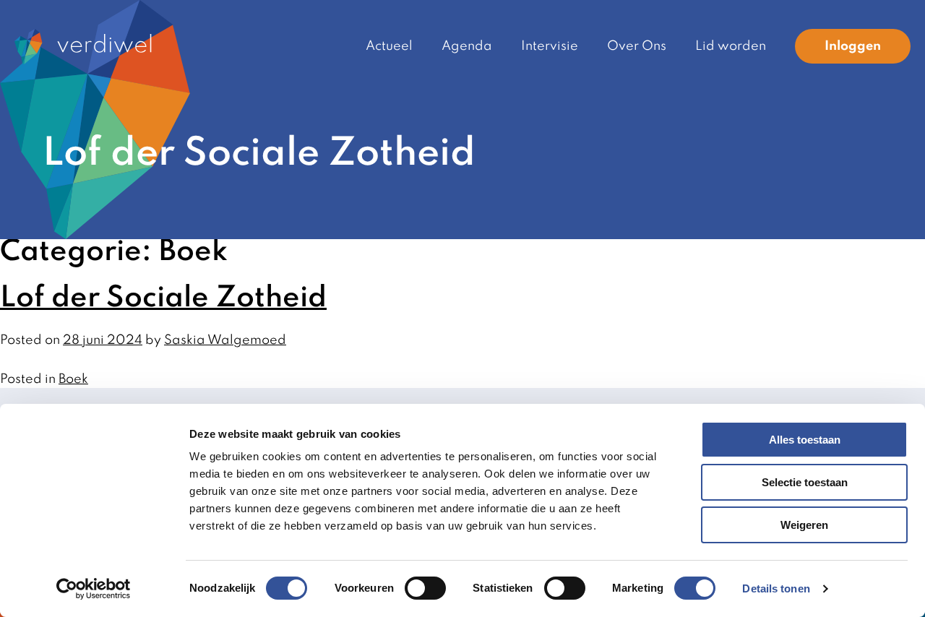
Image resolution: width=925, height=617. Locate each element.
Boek (73, 379)
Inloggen (853, 46)
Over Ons (636, 46)
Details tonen (775, 588)
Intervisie (549, 46)
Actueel (389, 46)
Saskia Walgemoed (225, 340)
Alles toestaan (804, 439)
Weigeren (804, 525)
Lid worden (730, 46)
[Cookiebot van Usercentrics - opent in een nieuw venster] (93, 589)
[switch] (425, 588)
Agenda (467, 46)
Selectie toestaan (805, 482)
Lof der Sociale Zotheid (163, 298)
